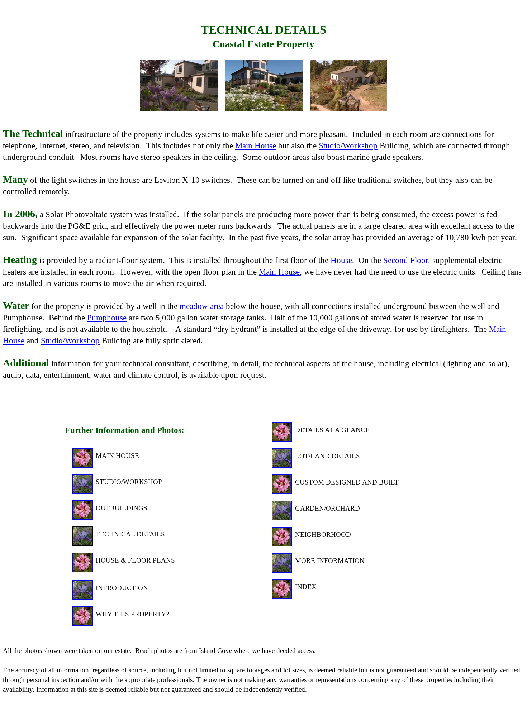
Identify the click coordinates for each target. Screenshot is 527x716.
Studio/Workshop (348, 145)
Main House (255, 145)
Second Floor (405, 260)
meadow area (202, 306)
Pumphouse (107, 317)
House (341, 260)
